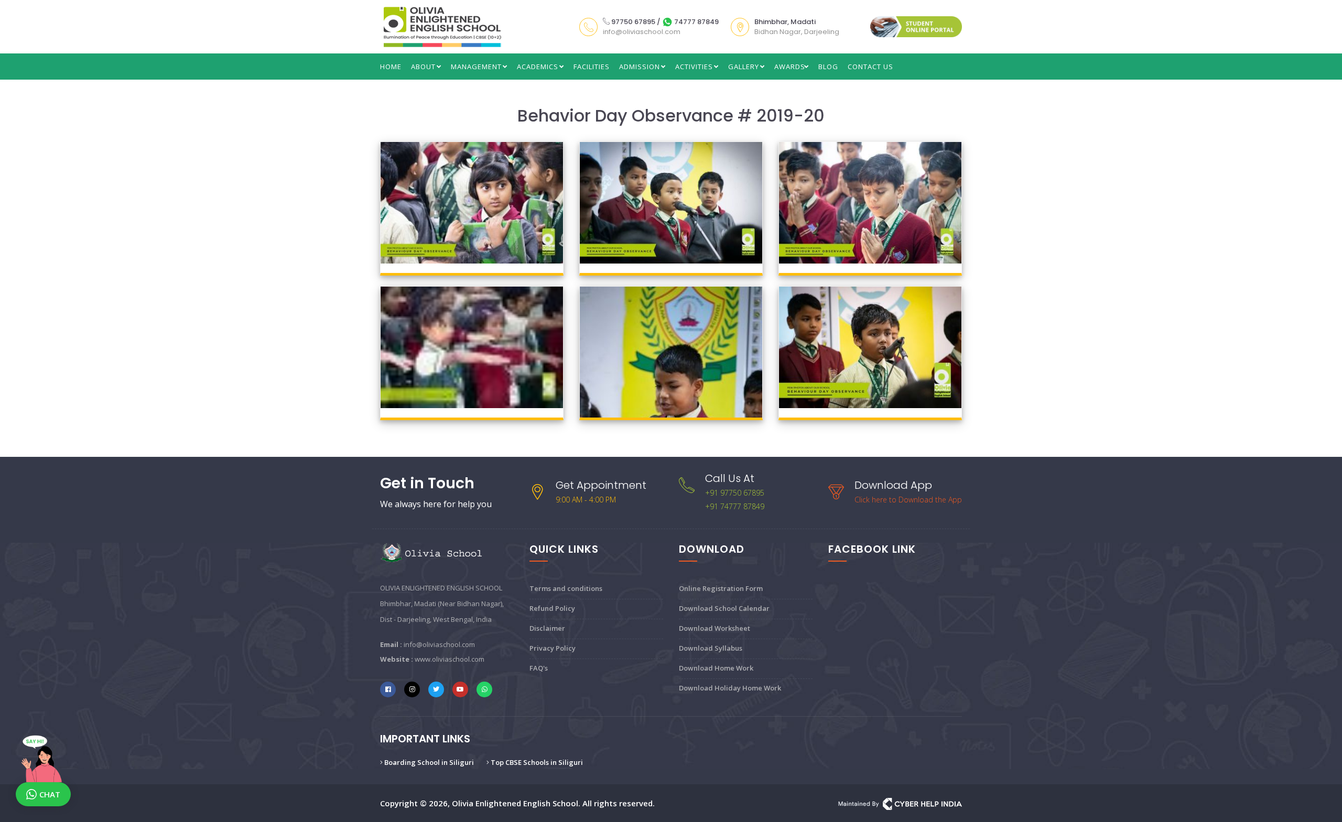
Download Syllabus (710, 648)
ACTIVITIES (695, 66)
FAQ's (538, 668)
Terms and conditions (565, 588)
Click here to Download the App (908, 500)
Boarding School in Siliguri (428, 762)
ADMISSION (640, 66)
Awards (789, 66)
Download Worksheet (714, 628)
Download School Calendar (724, 608)
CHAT (49, 794)
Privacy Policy (552, 648)
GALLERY (744, 66)
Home (391, 66)
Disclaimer (547, 628)
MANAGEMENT (477, 66)
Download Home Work (716, 668)
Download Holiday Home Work (730, 688)
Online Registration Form (721, 588)
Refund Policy (552, 608)
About (424, 66)
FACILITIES (591, 66)
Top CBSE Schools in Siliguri (536, 762)
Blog (828, 66)
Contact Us (870, 66)
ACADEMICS (538, 66)
